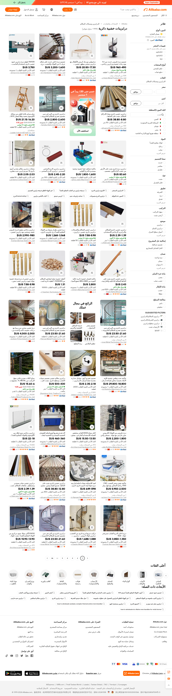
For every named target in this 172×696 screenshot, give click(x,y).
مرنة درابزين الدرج (57, 598)
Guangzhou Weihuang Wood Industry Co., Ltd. (113, 128)
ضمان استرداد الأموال (126, 632)
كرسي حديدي (58, 196)
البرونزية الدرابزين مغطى (67, 593)
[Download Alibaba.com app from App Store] (32, 673)
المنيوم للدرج (134, 604)
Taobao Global (96, 685)
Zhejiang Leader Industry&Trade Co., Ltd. (22, 133)
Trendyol (112, 685)
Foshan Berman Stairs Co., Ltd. (23, 241)
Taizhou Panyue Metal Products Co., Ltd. (52, 339)
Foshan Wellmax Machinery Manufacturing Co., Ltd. (83, 290)
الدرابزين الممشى (117, 190)
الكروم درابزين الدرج (98, 190)
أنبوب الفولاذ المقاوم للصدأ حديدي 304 (130, 593)
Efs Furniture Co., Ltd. (87, 243)
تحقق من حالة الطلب (25, 637)
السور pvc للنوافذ (117, 196)
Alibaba (124, 24)
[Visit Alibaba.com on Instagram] (16, 655)
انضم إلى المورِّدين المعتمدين (22, 641)
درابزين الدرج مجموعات (97, 196)
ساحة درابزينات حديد (76, 196)
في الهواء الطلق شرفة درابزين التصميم (40, 190)
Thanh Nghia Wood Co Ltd (116, 292)
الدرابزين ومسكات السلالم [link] (89, 24)
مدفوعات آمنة (128, 627)
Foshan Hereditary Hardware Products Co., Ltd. (52, 73)
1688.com (60, 685)
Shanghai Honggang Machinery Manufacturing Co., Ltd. (52, 444)
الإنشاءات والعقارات (110, 24)
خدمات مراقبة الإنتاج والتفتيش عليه (121, 646)
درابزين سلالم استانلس (37, 598)
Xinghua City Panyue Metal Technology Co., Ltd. (113, 342)
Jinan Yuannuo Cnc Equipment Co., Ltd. (22, 73)
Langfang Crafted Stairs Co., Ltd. (22, 180)
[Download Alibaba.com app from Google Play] (13, 673)
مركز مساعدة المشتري (58, 627)
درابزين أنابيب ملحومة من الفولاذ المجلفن (148, 598)
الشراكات (29, 646)
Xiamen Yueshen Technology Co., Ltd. (52, 292)
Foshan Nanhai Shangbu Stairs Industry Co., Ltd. (52, 125)
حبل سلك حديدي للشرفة (78, 598)
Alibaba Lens (157, 673)
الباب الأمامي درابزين (40, 196)
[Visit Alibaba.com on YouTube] (11, 655)
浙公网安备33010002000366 (127, 692)
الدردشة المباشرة (60, 632)
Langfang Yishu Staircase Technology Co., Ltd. (113, 243)
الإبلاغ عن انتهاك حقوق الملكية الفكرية (53, 646)
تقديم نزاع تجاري (61, 637)
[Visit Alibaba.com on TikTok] (6, 655)
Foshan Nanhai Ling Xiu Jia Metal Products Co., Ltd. (113, 182)
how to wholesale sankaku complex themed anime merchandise (79, 604)
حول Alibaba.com (160, 622)
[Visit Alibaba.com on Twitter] (21, 655)
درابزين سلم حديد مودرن (153, 604)
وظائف (164, 641)
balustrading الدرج (19, 196)
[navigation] (147, 291)
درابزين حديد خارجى (17, 598)
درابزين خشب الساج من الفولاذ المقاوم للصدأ (97, 593)
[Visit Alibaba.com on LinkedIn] (26, 655)
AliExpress (50, 685)
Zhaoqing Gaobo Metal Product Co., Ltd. (52, 241)
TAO (105, 685)
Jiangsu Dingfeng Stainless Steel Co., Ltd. (22, 447)
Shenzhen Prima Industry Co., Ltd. (22, 339)
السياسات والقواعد (127, 651)
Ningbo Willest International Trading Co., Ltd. (52, 180)
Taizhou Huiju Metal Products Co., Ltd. (113, 78)
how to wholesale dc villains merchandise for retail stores (141, 609)
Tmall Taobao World (73, 685)
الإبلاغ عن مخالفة (61, 651)
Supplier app (91, 673)
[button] (75, 9)
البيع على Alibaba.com (25, 627)
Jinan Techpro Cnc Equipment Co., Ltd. (113, 497)
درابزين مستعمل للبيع (116, 604)
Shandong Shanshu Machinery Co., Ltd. (113, 389)
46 (52, 558)
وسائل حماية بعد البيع (126, 641)
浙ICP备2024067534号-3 (150, 692)
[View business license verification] (109, 692)
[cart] (43, 10)
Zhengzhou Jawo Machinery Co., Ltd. (83, 180)
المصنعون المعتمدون (92, 627)
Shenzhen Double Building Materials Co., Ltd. (113, 447)
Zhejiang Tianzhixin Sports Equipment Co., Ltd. (83, 78)
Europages (122, 685)
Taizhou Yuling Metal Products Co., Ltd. (22, 397)
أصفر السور (48, 593)
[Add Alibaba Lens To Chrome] (131, 673)
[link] (168, 672)
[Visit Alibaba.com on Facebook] (31, 655)
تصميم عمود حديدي (155, 593)
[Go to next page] (47, 558)
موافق (135, 92)
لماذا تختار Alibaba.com (158, 627)
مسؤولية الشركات (160, 637)
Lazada (86, 685)
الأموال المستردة (61, 641)
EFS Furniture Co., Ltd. (26, 290)
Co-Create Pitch (160, 632)
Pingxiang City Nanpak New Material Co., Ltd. (83, 497)
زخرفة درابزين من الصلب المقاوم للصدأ (72, 190)
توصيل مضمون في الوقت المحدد (122, 637)
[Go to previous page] (87, 558)
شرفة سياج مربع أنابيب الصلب (28, 593)
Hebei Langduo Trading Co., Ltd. (83, 395)
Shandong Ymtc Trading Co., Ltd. (52, 393)
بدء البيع (30, 632)
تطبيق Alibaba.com (49, 673)
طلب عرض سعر (94, 632)
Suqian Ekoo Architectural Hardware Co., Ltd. (83, 447)
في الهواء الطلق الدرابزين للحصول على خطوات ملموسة (110, 598)
